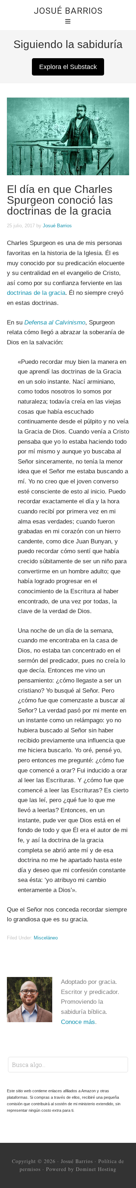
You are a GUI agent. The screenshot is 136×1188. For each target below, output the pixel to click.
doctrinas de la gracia (36, 292)
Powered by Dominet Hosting (81, 1169)
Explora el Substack (68, 66)
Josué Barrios (68, 11)
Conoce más (78, 1022)
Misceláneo (46, 937)
